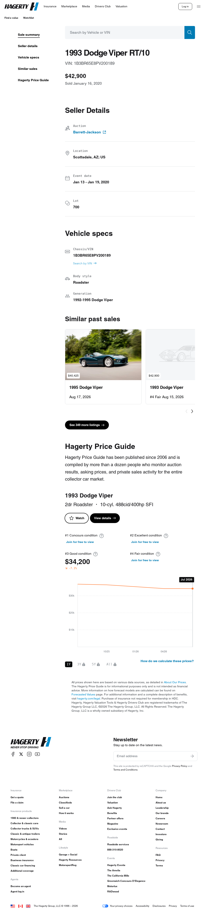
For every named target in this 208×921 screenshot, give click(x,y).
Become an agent (21, 886)
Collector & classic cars (24, 823)
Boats (14, 849)
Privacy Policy (179, 766)
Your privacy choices (121, 906)
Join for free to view (80, 542)
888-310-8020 (115, 849)
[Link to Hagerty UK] (28, 906)
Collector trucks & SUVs (25, 828)
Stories (63, 833)
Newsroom (162, 823)
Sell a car (64, 807)
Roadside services (118, 844)
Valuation (112, 802)
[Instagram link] (29, 754)
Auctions (64, 797)
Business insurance (22, 860)
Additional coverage (22, 870)
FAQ (158, 855)
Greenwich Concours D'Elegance (126, 881)
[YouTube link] (37, 754)
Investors (161, 834)
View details (102, 518)
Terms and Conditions (125, 769)
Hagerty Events (116, 865)
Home (159, 797)
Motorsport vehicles (22, 844)
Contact (160, 829)
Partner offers (115, 818)
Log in (185, 6)
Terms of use (187, 906)
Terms (159, 865)
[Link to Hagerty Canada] (20, 906)
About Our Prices (175, 682)
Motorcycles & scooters (24, 839)
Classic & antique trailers (25, 833)
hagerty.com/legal (88, 698)
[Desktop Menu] (198, 6)
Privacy (160, 860)
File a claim (17, 802)
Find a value (11, 17)
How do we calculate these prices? (167, 661)
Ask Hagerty (114, 807)
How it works (66, 813)
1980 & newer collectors (25, 818)
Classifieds (65, 802)
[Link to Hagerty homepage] (31, 742)
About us (161, 802)
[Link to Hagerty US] (13, 906)
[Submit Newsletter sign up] (192, 756)
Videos (63, 828)
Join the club (114, 797)
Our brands (162, 813)
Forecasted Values (83, 694)
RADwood (113, 891)
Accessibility (142, 906)
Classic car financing (23, 865)
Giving (159, 839)
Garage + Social (68, 854)
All (60, 839)
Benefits (112, 813)
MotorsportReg (67, 865)
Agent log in (17, 891)
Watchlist (28, 17)
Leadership (162, 807)
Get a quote (17, 797)
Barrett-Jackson (87, 132)
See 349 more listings (84, 425)
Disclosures (159, 906)
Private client (18, 855)
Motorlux (112, 886)
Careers (160, 818)
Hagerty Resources (70, 859)
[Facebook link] (13, 754)
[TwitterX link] (21, 754)
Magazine (112, 823)
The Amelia (113, 870)
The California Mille (118, 875)
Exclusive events (117, 829)
